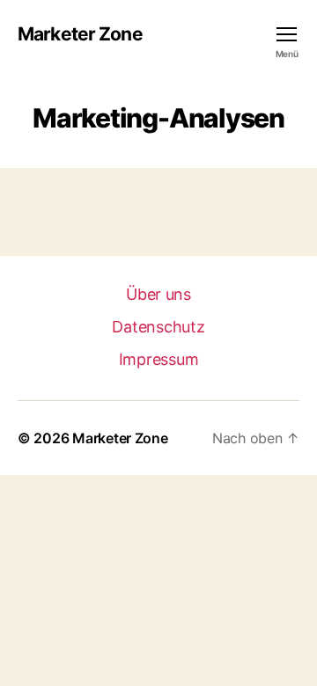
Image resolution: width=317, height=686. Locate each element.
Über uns (158, 294)
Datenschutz (158, 326)
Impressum (159, 359)
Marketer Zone (80, 34)
